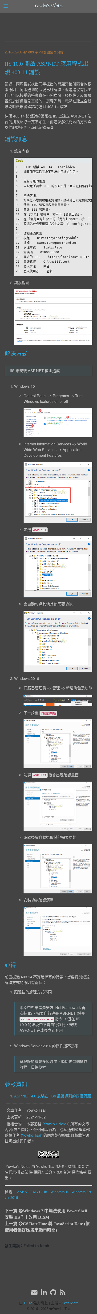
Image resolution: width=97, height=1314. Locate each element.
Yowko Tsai (31, 1135)
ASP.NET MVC (29, 1192)
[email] (34, 1292)
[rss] (62, 1292)
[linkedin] (43, 1292)
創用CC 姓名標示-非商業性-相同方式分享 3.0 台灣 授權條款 (47, 1169)
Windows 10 (59, 1192)
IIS (46, 1192)
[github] (53, 1292)
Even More (69, 1303)
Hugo (28, 1303)
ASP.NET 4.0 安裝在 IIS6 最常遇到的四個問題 (52, 1096)
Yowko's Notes (48, 6)
